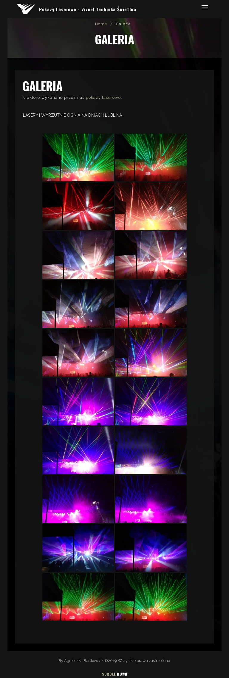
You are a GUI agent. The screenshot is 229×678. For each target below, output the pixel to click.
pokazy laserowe (103, 97)
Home (101, 24)
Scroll (114, 674)
